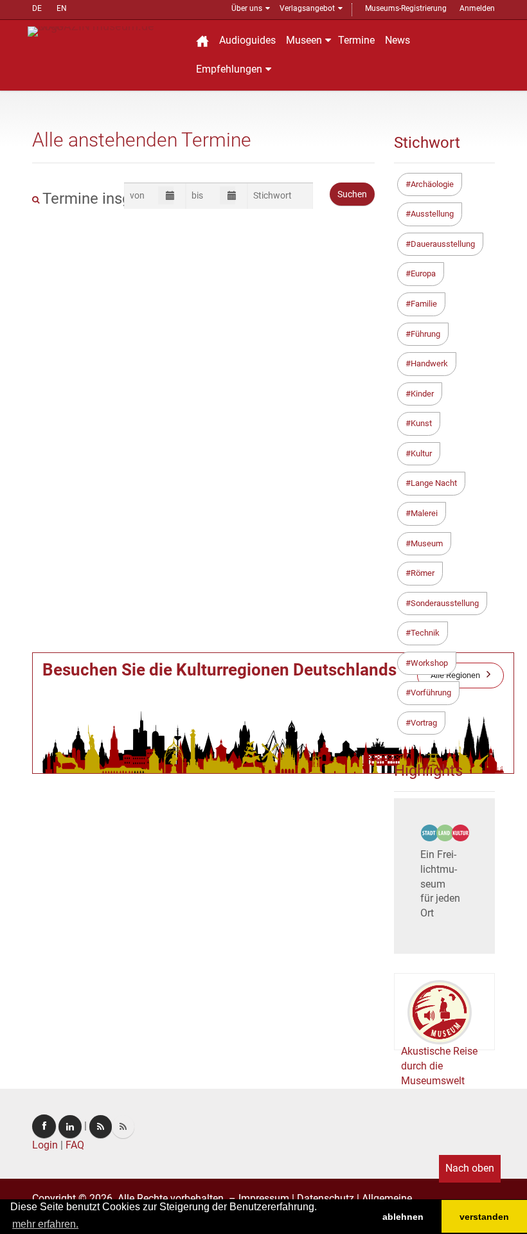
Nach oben (469, 1168)
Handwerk (429, 363)
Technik (425, 633)
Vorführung (431, 692)
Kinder (422, 393)
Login (45, 1145)
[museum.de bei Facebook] (44, 1126)
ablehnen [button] (403, 1217)
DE (37, 8)
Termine (356, 40)
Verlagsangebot (307, 8)
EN (62, 8)
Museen (304, 40)
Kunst (421, 423)
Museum (427, 543)
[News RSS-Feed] (123, 1126)
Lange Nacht (434, 483)
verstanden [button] (484, 1217)
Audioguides (247, 40)
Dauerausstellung (443, 244)
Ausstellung (432, 214)
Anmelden (477, 8)
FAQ (75, 1145)
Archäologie (432, 184)
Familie (424, 303)
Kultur (421, 453)
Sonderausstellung (445, 603)
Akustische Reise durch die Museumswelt (439, 1066)
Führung (425, 334)
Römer (422, 573)
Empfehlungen (229, 69)
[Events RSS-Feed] (100, 1126)
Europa (423, 273)
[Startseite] (202, 40)
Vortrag (424, 723)
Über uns (246, 8)
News (397, 40)
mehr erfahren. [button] (45, 1224)
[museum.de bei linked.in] (70, 1126)
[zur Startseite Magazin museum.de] (104, 30)
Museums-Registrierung (406, 8)
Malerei (424, 513)
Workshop (429, 663)
